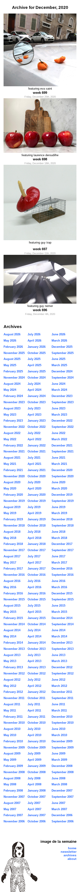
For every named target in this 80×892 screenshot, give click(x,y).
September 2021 (63, 451)
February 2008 (13, 790)
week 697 (40, 249)
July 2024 (34, 383)
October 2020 (37, 476)
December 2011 (62, 692)
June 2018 (58, 531)
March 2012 (59, 686)
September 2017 (63, 550)
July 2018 (34, 531)
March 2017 (59, 562)
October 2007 (37, 796)
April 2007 (34, 809)
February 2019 (13, 519)
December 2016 (62, 568)
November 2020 (14, 476)
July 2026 (34, 334)
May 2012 (10, 686)
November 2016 (14, 574)
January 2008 (37, 790)
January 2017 (37, 568)
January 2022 (37, 445)
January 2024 (37, 396)
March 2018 (59, 538)
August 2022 (12, 433)
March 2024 (59, 389)
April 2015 (34, 611)
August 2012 (12, 679)
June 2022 (58, 433)
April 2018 (34, 538)
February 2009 (13, 766)
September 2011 (62, 698)
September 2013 (63, 648)
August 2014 (12, 630)
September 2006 (63, 821)
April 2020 (34, 488)
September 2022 (63, 426)
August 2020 (12, 482)
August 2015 (12, 605)
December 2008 (62, 766)
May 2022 (10, 439)
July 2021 (34, 457)
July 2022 (34, 433)
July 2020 (34, 482)
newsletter (68, 851)
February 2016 (13, 593)
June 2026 (58, 334)
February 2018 (13, 544)
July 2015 (34, 605)
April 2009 (34, 759)
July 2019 (34, 507)
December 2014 (62, 618)
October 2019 (37, 501)
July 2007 (34, 803)
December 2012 (62, 667)
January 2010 (37, 741)
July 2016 (34, 581)
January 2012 (37, 692)
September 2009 (63, 747)
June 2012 (58, 679)
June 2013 (58, 655)
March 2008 (59, 784)
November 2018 (14, 525)
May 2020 (10, 488)
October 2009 (37, 747)
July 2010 (34, 729)
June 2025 (58, 359)
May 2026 (10, 340)
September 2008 (63, 772)
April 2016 (34, 587)
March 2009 (59, 759)
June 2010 (58, 729)
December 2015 (62, 593)
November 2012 (14, 673)
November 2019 (14, 501)
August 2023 (12, 408)
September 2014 (63, 624)
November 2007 (14, 796)
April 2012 (34, 686)
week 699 (40, 92)
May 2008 (10, 784)
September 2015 (63, 599)
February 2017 (13, 568)
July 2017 (34, 556)
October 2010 (37, 722)
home (72, 848)
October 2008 (37, 772)
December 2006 (62, 815)
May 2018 (10, 538)
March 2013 (59, 661)
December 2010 (62, 716)
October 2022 (37, 426)
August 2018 (12, 531)
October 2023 (37, 402)
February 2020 (13, 494)
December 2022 (62, 420)
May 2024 (10, 389)
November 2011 (14, 698)
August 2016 (12, 581)
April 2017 (34, 562)
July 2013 (34, 655)
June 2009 (58, 753)
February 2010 (13, 741)
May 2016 (10, 587)
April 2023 (34, 414)
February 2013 (13, 667)
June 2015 (58, 605)
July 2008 (34, 778)
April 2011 (34, 710)
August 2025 (12, 359)
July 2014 (34, 630)
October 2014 (37, 624)
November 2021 (14, 451)
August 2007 (12, 803)
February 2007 (13, 815)
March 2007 (59, 809)
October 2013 (37, 648)
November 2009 (14, 747)
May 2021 (10, 464)
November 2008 (14, 772)
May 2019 (10, 513)
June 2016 (58, 581)
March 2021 (59, 464)
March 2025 (59, 365)
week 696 (40, 310)
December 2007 (62, 790)
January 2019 (37, 519)
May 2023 (10, 414)
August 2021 (12, 457)
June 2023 (58, 408)
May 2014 (10, 636)
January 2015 (37, 618)
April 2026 (34, 340)
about (72, 859)
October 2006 (37, 821)
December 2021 (62, 445)
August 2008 (12, 778)
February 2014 (13, 642)
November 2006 (14, 821)
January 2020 (37, 494)
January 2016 (37, 593)
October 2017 (37, 550)
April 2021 (34, 464)
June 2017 (58, 556)
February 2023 (13, 420)
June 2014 (58, 630)
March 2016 (59, 587)
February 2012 (13, 692)
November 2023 (14, 402)
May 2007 (10, 809)
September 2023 (63, 402)
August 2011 (12, 704)
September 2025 (63, 353)
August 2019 (12, 507)
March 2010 (59, 735)
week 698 (40, 159)
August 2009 (12, 753)
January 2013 (37, 667)
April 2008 (34, 784)
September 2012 (63, 673)
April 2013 (34, 661)
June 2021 (58, 457)
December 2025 (62, 346)
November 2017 (14, 550)
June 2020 (58, 482)
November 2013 (14, 648)
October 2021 (37, 451)
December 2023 (62, 396)
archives (70, 855)
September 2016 (63, 574)
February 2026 (13, 346)
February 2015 (13, 618)
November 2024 (14, 377)
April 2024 (34, 389)
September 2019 (63, 501)
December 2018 (62, 519)
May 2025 (10, 365)
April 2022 (34, 439)
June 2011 (58, 704)
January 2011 (36, 716)
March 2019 (59, 513)
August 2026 (12, 334)
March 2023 (59, 414)
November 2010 (14, 722)
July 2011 (34, 704)
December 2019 (62, 494)
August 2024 (12, 383)
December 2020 (62, 470)
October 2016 (37, 574)
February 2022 (13, 445)
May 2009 (10, 759)
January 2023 (37, 420)
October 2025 (37, 353)
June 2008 (58, 778)
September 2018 (63, 525)
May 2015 (10, 611)
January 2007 (37, 815)
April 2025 (34, 365)
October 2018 (37, 525)
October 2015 (37, 599)
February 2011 (13, 716)
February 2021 (13, 470)
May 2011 (10, 710)
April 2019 (34, 513)
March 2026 (59, 340)
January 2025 (37, 371)
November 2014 (14, 624)
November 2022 (14, 426)
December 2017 (62, 544)
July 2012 (34, 679)
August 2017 (12, 556)
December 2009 (62, 741)
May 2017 (10, 562)
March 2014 (59, 636)
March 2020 (59, 488)
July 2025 (34, 359)
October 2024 (37, 377)
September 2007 (63, 796)
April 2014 (34, 636)
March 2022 (59, 439)
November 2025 (14, 353)
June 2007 (58, 803)
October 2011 (36, 698)
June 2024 (58, 383)
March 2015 (59, 611)
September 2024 (63, 377)
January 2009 (37, 766)
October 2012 (37, 673)
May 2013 (10, 661)
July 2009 (34, 753)
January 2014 (37, 642)
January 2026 (37, 346)
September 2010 (63, 722)
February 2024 (13, 396)
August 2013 (12, 655)
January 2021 (37, 470)
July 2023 (34, 408)
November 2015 (14, 599)
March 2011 (59, 710)
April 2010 (34, 735)
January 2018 (37, 544)
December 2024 (62, 371)
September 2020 (63, 476)
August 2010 (12, 729)
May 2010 (10, 735)
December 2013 (62, 642)
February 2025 (13, 371)
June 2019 (58, 507)
